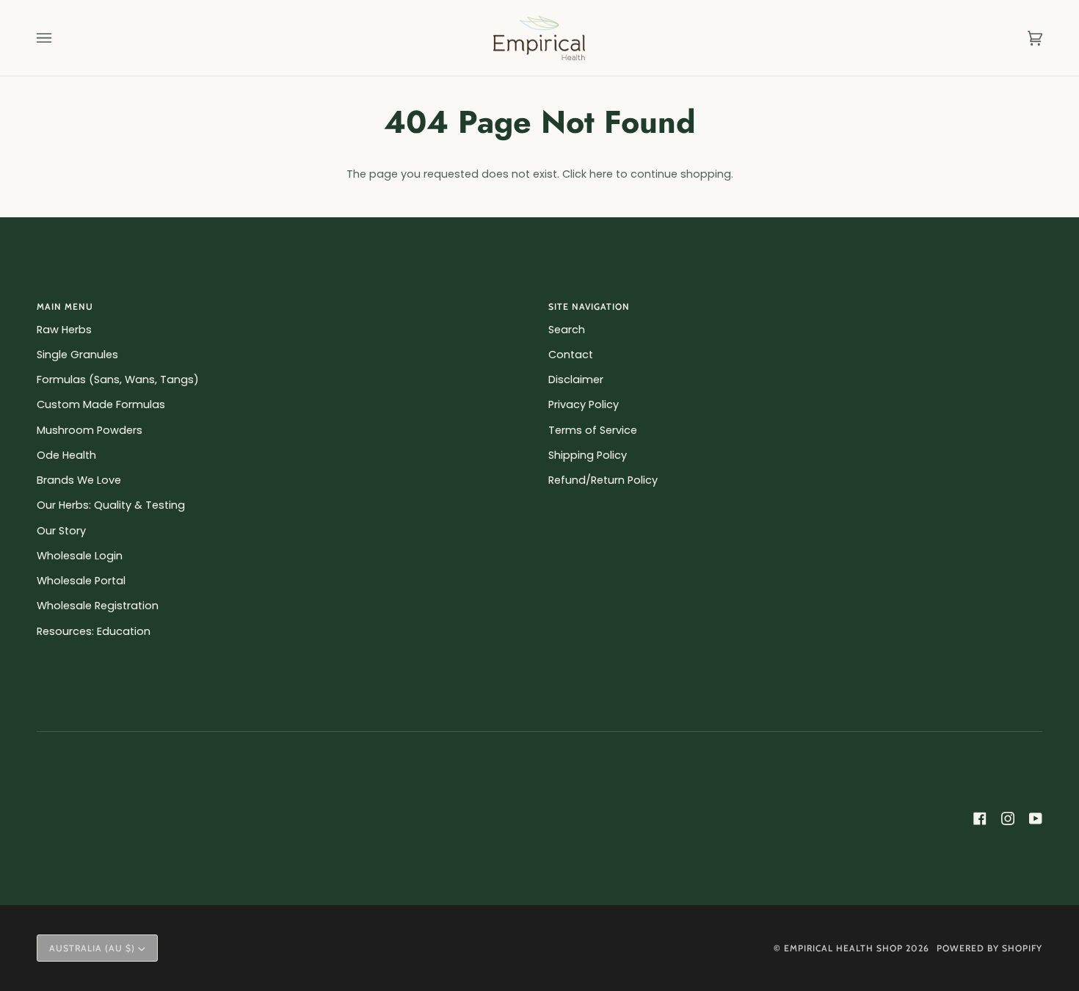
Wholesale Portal (81, 580)
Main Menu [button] (65, 306)
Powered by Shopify (989, 948)
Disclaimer (575, 379)
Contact (570, 354)
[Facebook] (980, 818)
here (601, 174)
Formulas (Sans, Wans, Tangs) (118, 379)
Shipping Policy (587, 455)
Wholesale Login (80, 555)
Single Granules (77, 354)
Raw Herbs (64, 329)
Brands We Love (79, 480)
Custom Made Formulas (101, 404)
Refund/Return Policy (603, 480)
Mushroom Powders (89, 430)
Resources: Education (93, 631)
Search (566, 329)
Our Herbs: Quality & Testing (111, 505)
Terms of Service (592, 430)
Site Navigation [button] (589, 306)
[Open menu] (59, 38)
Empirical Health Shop (843, 948)
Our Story (61, 530)
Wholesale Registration (98, 605)
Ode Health (66, 455)
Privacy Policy (583, 404)
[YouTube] (1035, 818)
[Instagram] (1007, 818)
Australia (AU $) (92, 948)
